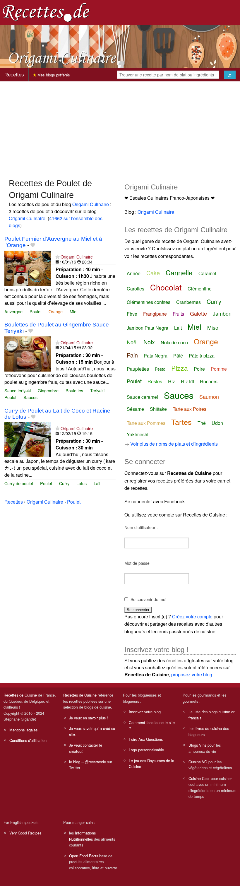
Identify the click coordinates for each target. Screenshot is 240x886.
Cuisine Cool (199, 778)
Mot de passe (137, 563)
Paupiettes (138, 368)
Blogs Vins (197, 745)
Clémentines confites (148, 302)
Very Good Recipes (25, 833)
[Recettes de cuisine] (46, 11)
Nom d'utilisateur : (141, 527)
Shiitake (158, 409)
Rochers (208, 381)
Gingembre (48, 390)
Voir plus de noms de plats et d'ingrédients (174, 443)
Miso (212, 327)
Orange (56, 311)
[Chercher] (230, 75)
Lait (97, 483)
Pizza (179, 368)
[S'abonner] (57, 257)
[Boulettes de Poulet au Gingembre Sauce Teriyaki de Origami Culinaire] (27, 353)
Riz (171, 381)
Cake (153, 272)
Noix (149, 342)
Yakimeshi (137, 434)
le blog (74, 761)
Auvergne (13, 311)
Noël (132, 342)
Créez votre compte (192, 616)
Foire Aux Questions (146, 739)
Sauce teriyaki (17, 390)
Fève (132, 313)
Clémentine (200, 288)
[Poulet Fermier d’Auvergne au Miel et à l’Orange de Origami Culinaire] (27, 267)
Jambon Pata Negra (147, 327)
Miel (73, 311)
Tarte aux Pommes (146, 423)
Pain (132, 355)
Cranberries (188, 302)
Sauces (30, 397)
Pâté (178, 355)
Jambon (222, 313)
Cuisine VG (197, 761)
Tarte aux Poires (189, 409)
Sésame (135, 409)
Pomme (219, 368)
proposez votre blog (191, 674)
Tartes (181, 421)
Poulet (36, 311)
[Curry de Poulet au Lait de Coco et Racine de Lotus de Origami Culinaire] (27, 439)
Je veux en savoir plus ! (88, 718)
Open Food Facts (83, 855)
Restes (155, 381)
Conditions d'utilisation (28, 740)
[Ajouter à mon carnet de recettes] (32, 245)
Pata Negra (155, 355)
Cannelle (179, 272)
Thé (202, 423)
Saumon (209, 396)
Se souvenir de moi (148, 599)
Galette (198, 313)
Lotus (81, 483)
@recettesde (95, 761)
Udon (217, 423)
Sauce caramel (142, 397)
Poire (199, 368)
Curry (64, 483)
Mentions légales (23, 730)
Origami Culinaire (90, 204)
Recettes (14, 75)
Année (133, 273)
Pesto (160, 369)
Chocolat (166, 287)
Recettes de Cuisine (20, 695)
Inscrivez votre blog (145, 711)
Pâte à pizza (202, 355)
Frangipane (155, 313)
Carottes (135, 288)
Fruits (178, 313)
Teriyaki (97, 390)
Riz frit (187, 381)
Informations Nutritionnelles (82, 835)
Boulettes (74, 390)
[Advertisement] (120, 127)
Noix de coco (174, 342)
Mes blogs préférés (53, 75)
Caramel (207, 273)
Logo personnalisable (146, 749)
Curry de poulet (18, 483)
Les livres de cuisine (205, 728)
